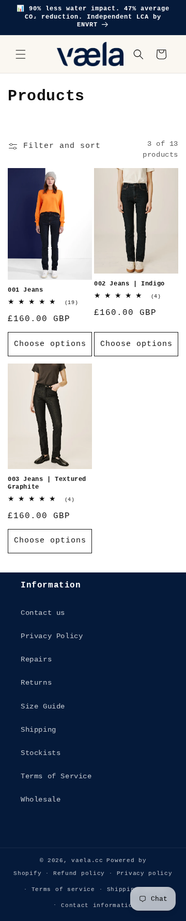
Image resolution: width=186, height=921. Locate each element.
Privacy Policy (52, 636)
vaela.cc (87, 860)
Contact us (43, 613)
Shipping (38, 730)
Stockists (40, 753)
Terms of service (63, 889)
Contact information (98, 905)
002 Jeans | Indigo (129, 284)
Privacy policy (145, 873)
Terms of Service (56, 776)
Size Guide (43, 706)
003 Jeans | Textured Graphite (47, 483)
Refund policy (79, 873)
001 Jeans (25, 290)
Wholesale (40, 799)
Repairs (36, 659)
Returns (36, 682)
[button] (20, 54)
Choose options (50, 344)
